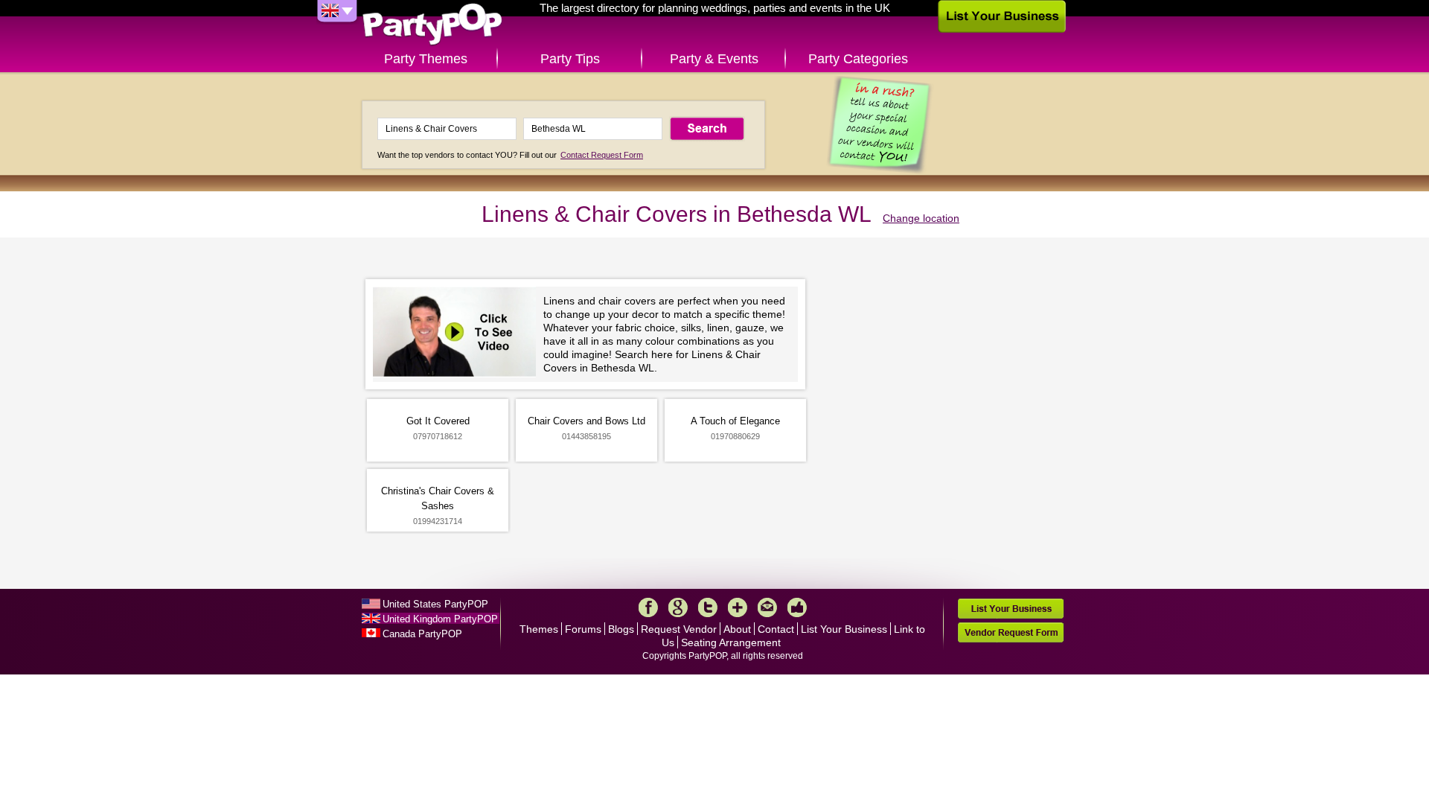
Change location (921, 218)
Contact (776, 629)
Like (797, 607)
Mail (767, 607)
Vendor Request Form (1010, 632)
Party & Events (714, 58)
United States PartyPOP (435, 604)
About (737, 629)
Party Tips (570, 58)
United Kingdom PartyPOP (440, 619)
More (737, 607)
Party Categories (858, 58)
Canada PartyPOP (422, 633)
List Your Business (844, 629)
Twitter (707, 607)
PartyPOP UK (432, 25)
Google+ (678, 607)
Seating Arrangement (731, 642)
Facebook (648, 607)
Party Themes (425, 58)
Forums (583, 629)
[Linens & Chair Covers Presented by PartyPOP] (458, 334)
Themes (539, 629)
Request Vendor (679, 629)
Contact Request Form (601, 154)
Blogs (621, 629)
